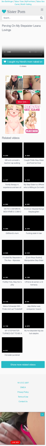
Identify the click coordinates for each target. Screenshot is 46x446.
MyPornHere (30, 1)
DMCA (23, 387)
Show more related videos (23, 364)
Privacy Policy (23, 392)
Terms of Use (23, 396)
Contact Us (23, 401)
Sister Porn (15, 11)
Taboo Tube (19, 1)
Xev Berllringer (7, 1)
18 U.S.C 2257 (23, 382)
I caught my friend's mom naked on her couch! (24, 62)
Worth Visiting (26, 4)
